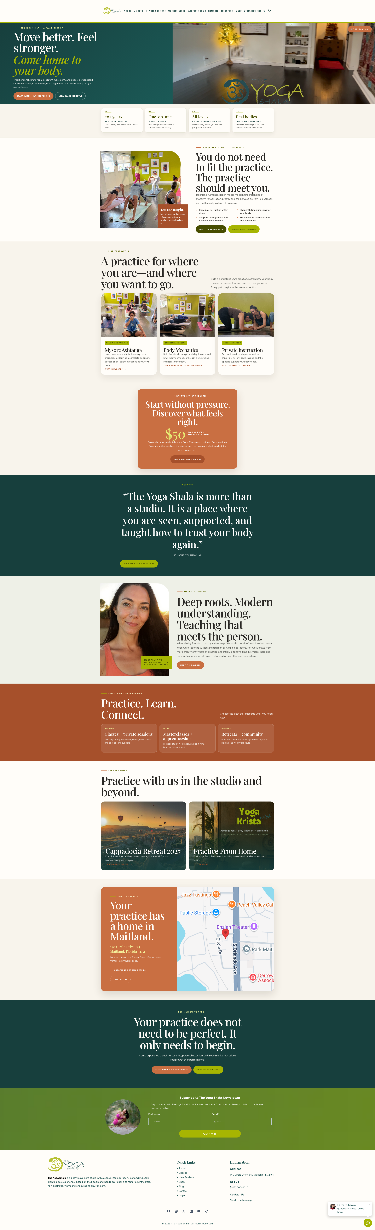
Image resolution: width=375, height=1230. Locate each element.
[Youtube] (199, 1211)
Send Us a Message (241, 1200)
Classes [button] (139, 11)
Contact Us (120, 979)
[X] (184, 1211)
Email (215, 1114)
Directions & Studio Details (130, 970)
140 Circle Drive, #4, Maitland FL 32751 (252, 1174)
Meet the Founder (190, 665)
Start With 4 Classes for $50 (33, 96)
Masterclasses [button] (177, 11)
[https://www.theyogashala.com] (112, 11)
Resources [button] (227, 11)
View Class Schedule (70, 96)
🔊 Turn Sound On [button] (360, 29)
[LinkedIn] (191, 1211)
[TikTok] (206, 1211)
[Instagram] (176, 1211)
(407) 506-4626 (239, 1187)
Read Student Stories (244, 229)
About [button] (128, 11)
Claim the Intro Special (187, 459)
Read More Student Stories (139, 564)
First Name (154, 1114)
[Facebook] (168, 1211)
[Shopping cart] (269, 10)
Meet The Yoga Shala (211, 229)
